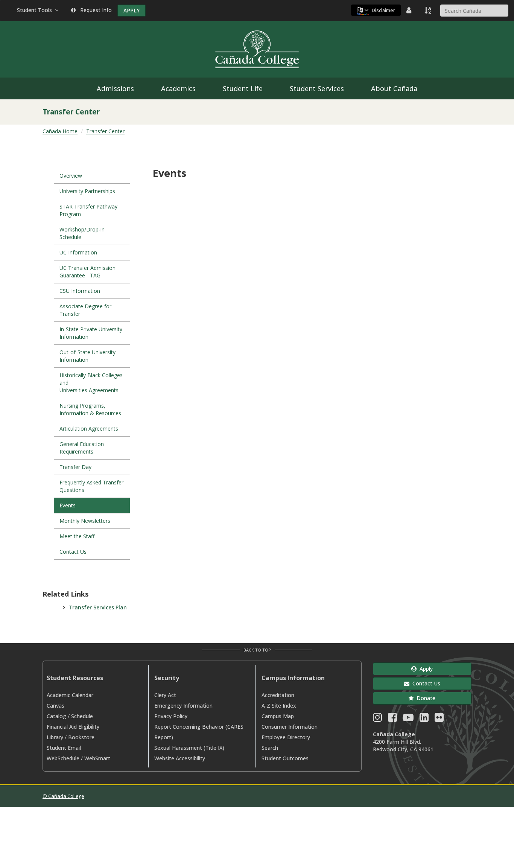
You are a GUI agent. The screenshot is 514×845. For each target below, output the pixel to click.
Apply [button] (425, 668)
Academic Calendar (70, 695)
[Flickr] (439, 719)
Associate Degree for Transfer (85, 310)
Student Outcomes (285, 758)
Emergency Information (183, 705)
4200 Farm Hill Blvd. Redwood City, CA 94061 (403, 745)
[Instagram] (377, 719)
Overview (70, 175)
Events (67, 505)
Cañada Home (60, 131)
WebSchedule (63, 758)
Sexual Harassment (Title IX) (189, 747)
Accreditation (278, 695)
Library (55, 737)
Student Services (317, 88)
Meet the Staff (76, 536)
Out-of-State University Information (87, 356)
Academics (178, 88)
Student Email (64, 747)
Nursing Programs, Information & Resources (90, 409)
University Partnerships (87, 191)
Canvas (55, 705)
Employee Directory (286, 737)
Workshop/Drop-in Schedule (82, 233)
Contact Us (73, 551)
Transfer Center (105, 131)
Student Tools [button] (36, 10)
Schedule (82, 716)
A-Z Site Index (279, 705)
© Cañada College (63, 796)
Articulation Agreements (89, 428)
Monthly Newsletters (84, 520)
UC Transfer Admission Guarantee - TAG (87, 271)
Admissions (115, 88)
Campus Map (278, 716)
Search (270, 747)
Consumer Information (290, 726)
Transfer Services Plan (97, 607)
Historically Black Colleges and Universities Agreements (91, 382)
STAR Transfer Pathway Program (88, 210)
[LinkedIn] (424, 719)
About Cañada (394, 88)
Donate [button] (424, 698)
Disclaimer (383, 10)
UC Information (78, 252)
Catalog (56, 716)
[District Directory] (410, 10)
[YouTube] (408, 719)
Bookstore (81, 737)
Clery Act (165, 695)
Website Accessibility (179, 758)
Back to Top (257, 650)
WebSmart (97, 758)
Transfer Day (75, 466)
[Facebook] (392, 719)
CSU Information (79, 290)
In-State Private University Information (90, 333)
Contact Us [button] (424, 683)
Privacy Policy (170, 716)
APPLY (131, 10)
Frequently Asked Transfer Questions (91, 486)
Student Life (243, 88)
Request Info (94, 10)
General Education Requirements (81, 447)
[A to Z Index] (428, 10)
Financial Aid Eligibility (73, 726)
